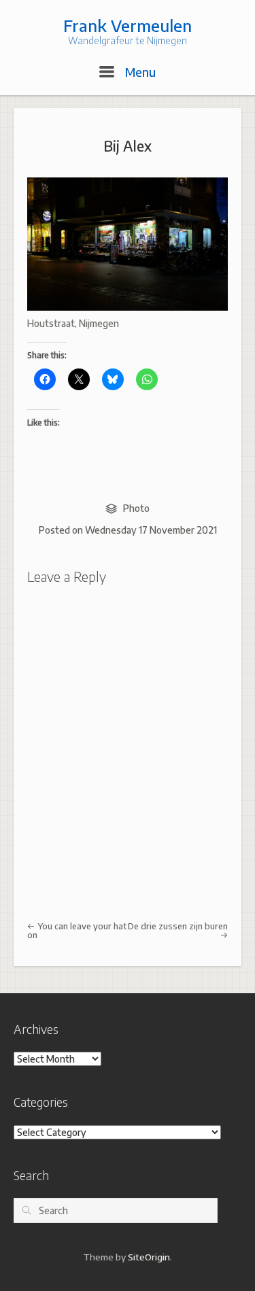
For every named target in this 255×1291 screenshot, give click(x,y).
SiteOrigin (149, 1256)
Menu (139, 72)
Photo (136, 508)
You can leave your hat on (76, 930)
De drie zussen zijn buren (178, 925)
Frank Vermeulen (127, 25)
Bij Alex (127, 146)
